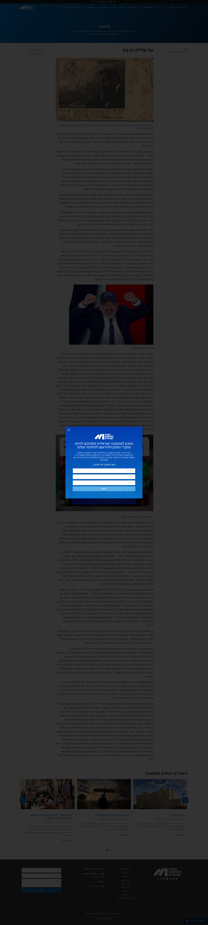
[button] (69, 430)
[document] (104, 462)
